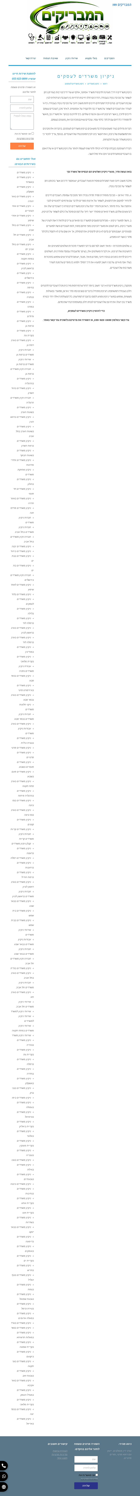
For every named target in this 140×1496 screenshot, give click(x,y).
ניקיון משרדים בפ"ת (21, 968)
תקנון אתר (62, 1458)
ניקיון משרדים (24, 172)
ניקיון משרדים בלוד (21, 594)
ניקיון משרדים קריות (21, 829)
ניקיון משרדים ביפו (21, 1097)
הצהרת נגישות (60, 1450)
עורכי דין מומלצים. (122, 1450)
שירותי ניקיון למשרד (21, 1011)
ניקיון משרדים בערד (21, 1323)
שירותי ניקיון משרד (21, 1035)
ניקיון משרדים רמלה (21, 858)
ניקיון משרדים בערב (21, 723)
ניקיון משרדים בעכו (21, 1160)
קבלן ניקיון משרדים (21, 843)
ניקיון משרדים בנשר (21, 1327)
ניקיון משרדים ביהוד (21, 551)
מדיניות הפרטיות (25, 138)
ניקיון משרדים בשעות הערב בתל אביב (25, 431)
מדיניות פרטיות (59, 1454)
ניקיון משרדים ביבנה (20, 1184)
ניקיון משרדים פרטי (21, 747)
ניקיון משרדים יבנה (21, 546)
